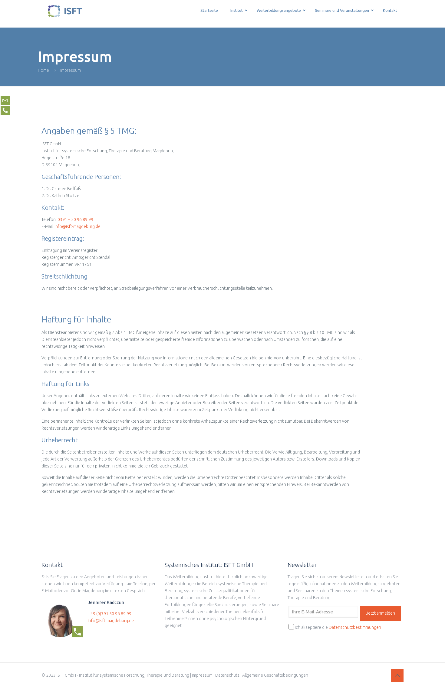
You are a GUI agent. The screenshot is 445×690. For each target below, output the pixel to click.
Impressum (202, 675)
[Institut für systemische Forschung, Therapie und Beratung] (65, 13)
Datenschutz (227, 675)
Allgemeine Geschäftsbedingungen (275, 675)
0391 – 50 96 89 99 (75, 219)
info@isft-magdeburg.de (77, 226)
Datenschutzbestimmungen (355, 627)
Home (43, 70)
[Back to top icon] (397, 675)
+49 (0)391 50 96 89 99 (109, 613)
